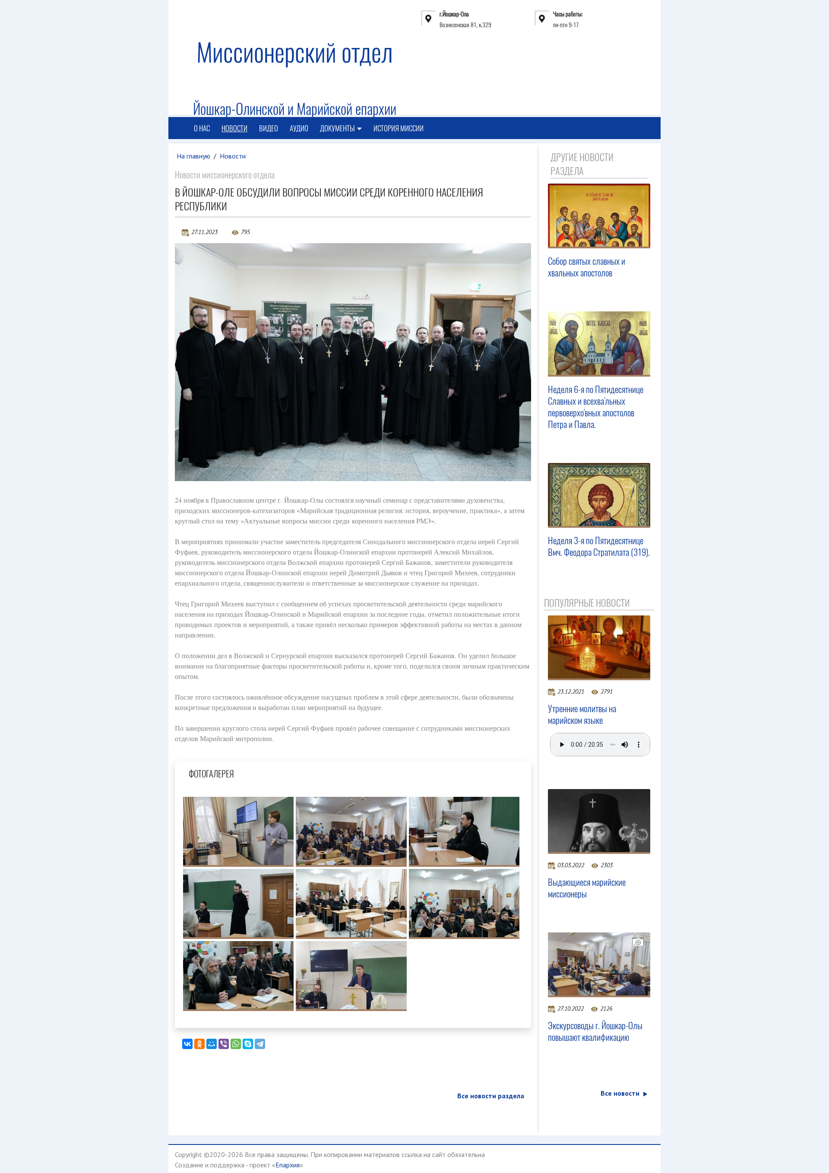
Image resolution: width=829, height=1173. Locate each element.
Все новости (620, 1093)
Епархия (287, 1164)
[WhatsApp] (236, 1044)
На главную (193, 156)
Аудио (299, 128)
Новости (234, 128)
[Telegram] (260, 1044)
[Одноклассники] (199, 1044)
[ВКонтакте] (187, 1044)
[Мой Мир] (211, 1044)
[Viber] (223, 1044)
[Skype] (248, 1044)
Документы (337, 128)
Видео (268, 128)
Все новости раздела (490, 1095)
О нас (202, 128)
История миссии (398, 128)
